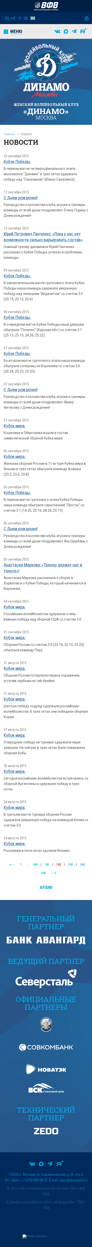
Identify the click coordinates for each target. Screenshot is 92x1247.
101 (47, 864)
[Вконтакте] (57, 31)
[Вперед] (54, 873)
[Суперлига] (46, 6)
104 (82, 864)
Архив (46, 887)
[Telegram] (74, 31)
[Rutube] (83, 31)
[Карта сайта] (13, 18)
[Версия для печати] (25, 18)
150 (43, 873)
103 (70, 864)
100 (35, 864)
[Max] (66, 31)
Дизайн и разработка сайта (30, 1202)
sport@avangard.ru (73, 1180)
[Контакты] (7, 18)
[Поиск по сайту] (19, 18)
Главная (9, 134)
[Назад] (11, 865)
